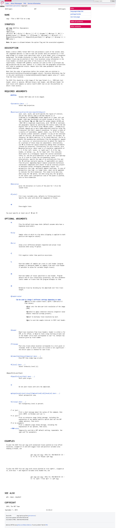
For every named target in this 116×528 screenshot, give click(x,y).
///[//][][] (27, 112)
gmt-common (17, 5)
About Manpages (16, 3)
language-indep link (77, 11)
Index (7, 3)
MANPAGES (8, 0)
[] (13, 194)
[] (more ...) (17, 364)
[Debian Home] (2, 3)
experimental (9, 5)
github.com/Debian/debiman (24, 525)
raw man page (75, 17)
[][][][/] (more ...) (25, 356)
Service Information (34, 3)
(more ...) (18, 103)
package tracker (76, 14)
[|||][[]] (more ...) (22, 376)
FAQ (24, 3)
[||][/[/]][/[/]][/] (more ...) (35, 393)
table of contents (77, 21)
